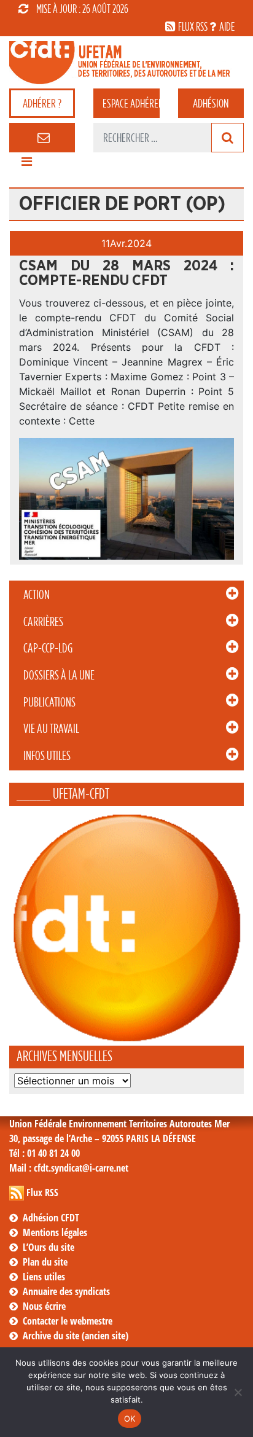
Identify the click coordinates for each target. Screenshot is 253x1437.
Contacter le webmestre (67, 1321)
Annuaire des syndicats (66, 1291)
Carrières (43, 621)
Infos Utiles (47, 755)
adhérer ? (42, 103)
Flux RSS (42, 1192)
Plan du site (45, 1262)
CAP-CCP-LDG (47, 648)
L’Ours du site (48, 1247)
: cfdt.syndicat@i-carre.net (68, 1168)
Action (36, 594)
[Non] (238, 1392)
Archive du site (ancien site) (75, 1335)
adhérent (131, 103)
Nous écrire (44, 1306)
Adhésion (210, 103)
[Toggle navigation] (26, 164)
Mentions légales (55, 1232)
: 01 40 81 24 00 (44, 1153)
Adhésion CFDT (51, 1217)
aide (227, 26)
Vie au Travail (51, 728)
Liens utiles (44, 1276)
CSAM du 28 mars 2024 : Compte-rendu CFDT (126, 273)
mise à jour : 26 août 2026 (82, 8)
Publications (49, 702)
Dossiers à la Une (59, 675)
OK (130, 1418)
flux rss (193, 26)
